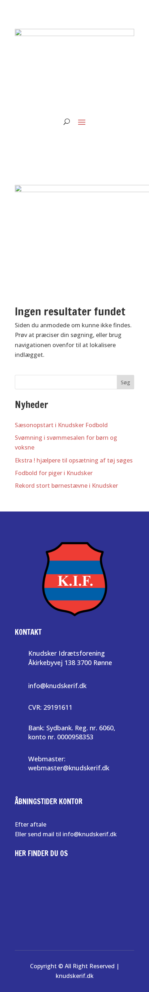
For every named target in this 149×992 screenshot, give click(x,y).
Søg (125, 382)
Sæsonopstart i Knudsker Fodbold (61, 425)
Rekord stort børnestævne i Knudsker (66, 486)
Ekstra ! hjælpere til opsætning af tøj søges (74, 460)
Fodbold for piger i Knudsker (54, 473)
